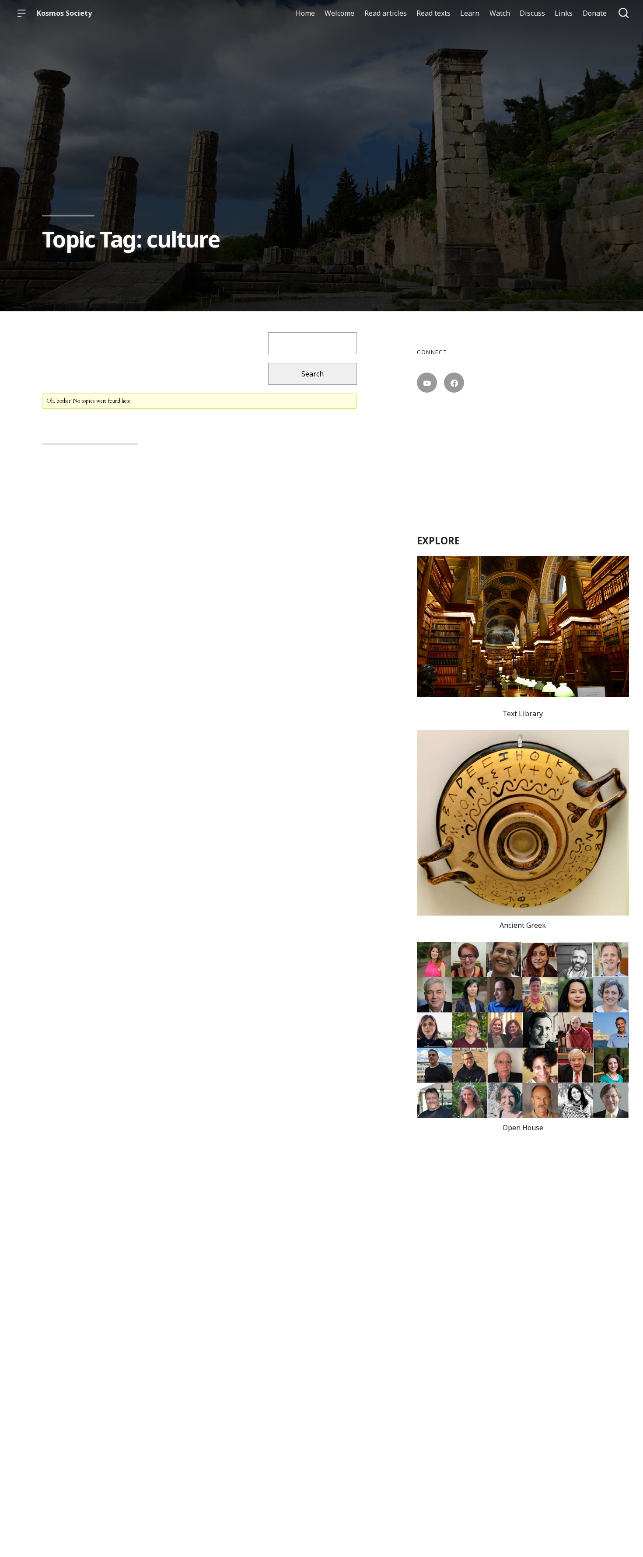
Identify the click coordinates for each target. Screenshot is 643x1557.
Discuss (532, 13)
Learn (469, 13)
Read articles (385, 13)
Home (305, 13)
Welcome (339, 13)
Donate (595, 13)
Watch (499, 13)
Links (564, 13)
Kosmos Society (64, 13)
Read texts (433, 13)
